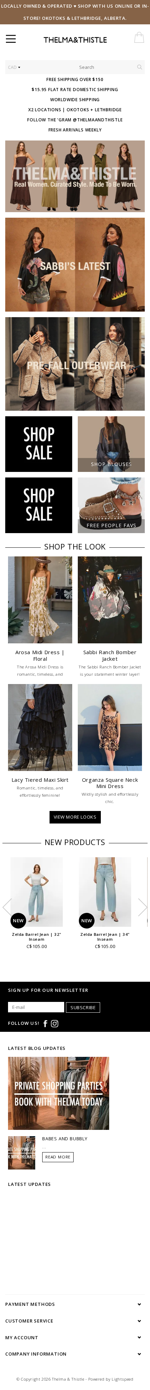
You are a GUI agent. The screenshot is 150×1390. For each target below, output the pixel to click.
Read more (57, 1156)
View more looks (75, 817)
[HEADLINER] (75, 176)
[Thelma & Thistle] (92, 40)
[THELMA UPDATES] (58, 1093)
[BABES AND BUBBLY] (21, 1152)
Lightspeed (123, 1379)
